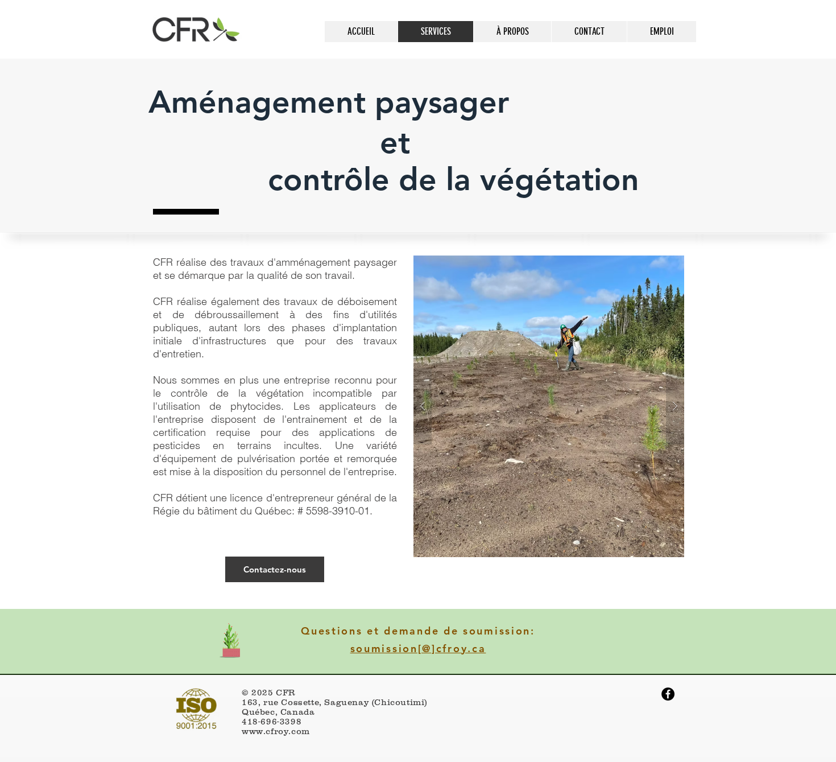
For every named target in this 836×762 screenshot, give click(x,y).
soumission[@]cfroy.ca (418, 648)
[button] (548, 406)
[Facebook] (667, 694)
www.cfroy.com (276, 731)
